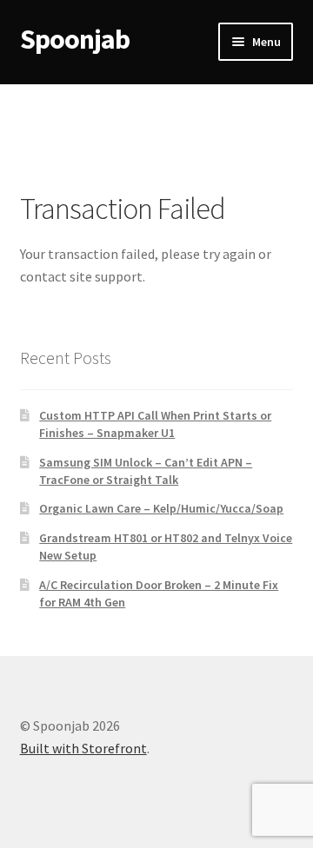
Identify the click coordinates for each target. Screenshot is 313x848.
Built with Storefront (83, 748)
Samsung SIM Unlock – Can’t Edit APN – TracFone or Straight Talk (145, 470)
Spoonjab (75, 39)
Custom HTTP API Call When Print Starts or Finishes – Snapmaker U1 (155, 424)
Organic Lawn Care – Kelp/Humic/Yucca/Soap (161, 508)
